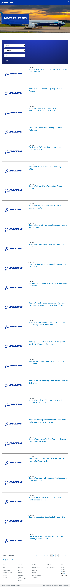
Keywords (6, 52)
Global (19, 577)
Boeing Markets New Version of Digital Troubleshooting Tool (45, 498)
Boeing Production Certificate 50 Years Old (47, 517)
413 (42, 555)
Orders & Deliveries (36, 567)
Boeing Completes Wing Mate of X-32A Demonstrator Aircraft (45, 401)
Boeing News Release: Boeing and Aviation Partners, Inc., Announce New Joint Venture (47, 304)
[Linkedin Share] (8, 560)
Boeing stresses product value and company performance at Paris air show (47, 421)
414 (45, 555)
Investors (5, 569)
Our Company (21, 582)
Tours (33, 569)
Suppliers (5, 575)
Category (6, 47)
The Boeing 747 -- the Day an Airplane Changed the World (45, 148)
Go (7, 60)
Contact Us (34, 577)
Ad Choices (60, 585)
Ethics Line (34, 570)
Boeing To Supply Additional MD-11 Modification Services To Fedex (43, 109)
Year (5, 42)
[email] (3, 560)
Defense (20, 569)
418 (57, 555)
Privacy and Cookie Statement (52, 585)
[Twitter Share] (10, 560)
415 (48, 555)
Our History (5, 577)
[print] (13, 560)
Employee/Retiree (6, 570)
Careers (20, 580)
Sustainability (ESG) (22, 578)
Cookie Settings (65, 585)
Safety (19, 573)
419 (60, 555)
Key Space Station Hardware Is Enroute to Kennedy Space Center (46, 537)
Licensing (34, 572)
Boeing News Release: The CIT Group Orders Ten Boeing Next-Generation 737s (47, 323)
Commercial (20, 567)
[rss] (15, 560)
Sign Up (62, 567)
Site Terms (44, 585)
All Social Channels (51, 567)
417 (54, 555)
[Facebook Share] (6, 560)
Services (20, 572)
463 (65, 555)
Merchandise (5, 573)
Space (19, 570)
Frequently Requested (36, 575)
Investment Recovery (36, 573)
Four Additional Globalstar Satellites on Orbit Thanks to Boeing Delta (47, 459)
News (4, 567)
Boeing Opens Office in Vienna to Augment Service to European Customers (47, 343)
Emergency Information (7, 572)
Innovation (20, 575)
